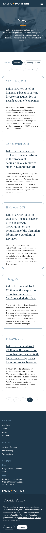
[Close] (40, 500)
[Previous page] (9, 400)
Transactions (7, 454)
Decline (9, 527)
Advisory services (33, 63)
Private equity (30, 69)
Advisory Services (9, 447)
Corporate (15, 69)
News (4, 432)
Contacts (6, 436)
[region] (23, 513)
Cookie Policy (15, 520)
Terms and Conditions (26, 518)
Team (4, 429)
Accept (22, 527)
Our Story (6, 425)
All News (17, 63)
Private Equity (7, 450)
